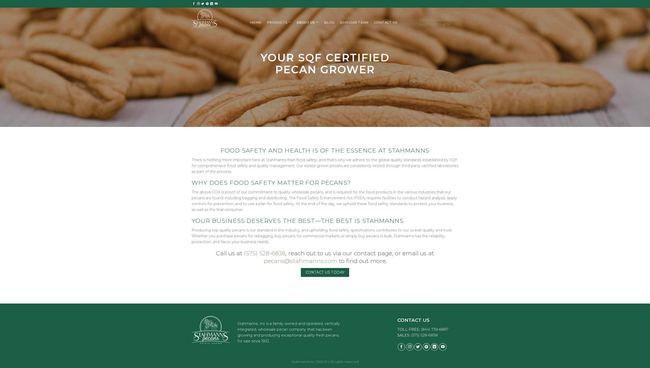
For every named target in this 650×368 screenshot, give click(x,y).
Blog (329, 22)
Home (255, 22)
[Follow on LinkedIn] (211, 3)
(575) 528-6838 (264, 253)
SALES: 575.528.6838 (434, 24)
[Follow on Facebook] (193, 3)
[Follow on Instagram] (198, 3)
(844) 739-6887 (434, 329)
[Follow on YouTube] (216, 3)
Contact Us (386, 22)
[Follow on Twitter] (202, 3)
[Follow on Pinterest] (207, 3)
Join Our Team (354, 22)
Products (277, 22)
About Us (306, 22)
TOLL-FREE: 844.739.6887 (438, 20)
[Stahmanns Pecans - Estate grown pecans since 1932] (217, 19)
